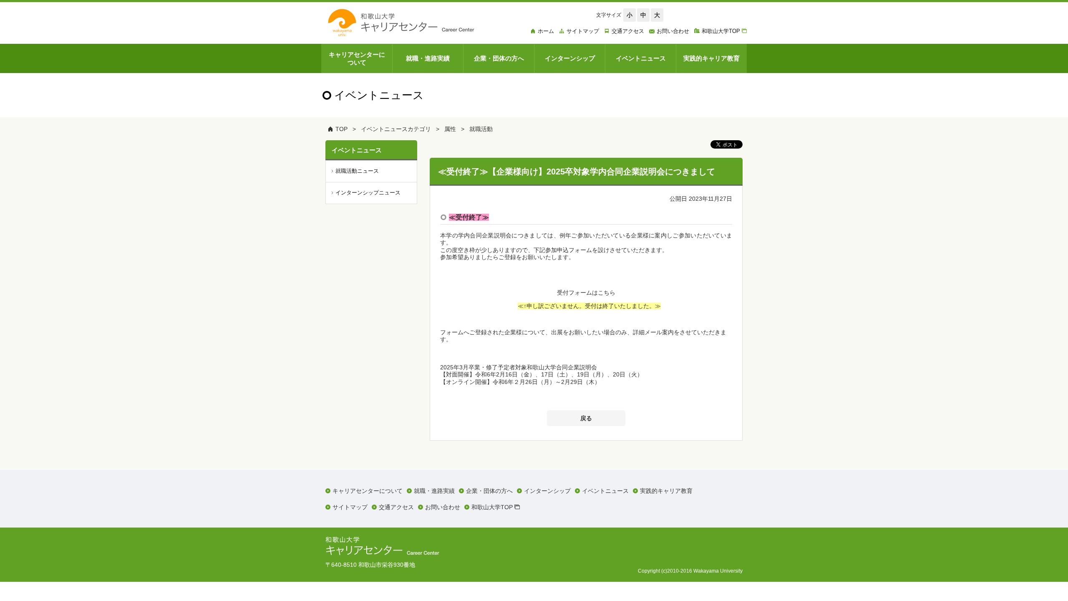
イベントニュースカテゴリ (396, 129)
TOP (341, 129)
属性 (450, 129)
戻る (586, 418)
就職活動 (481, 129)
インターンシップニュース (367, 192)
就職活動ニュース (357, 171)
